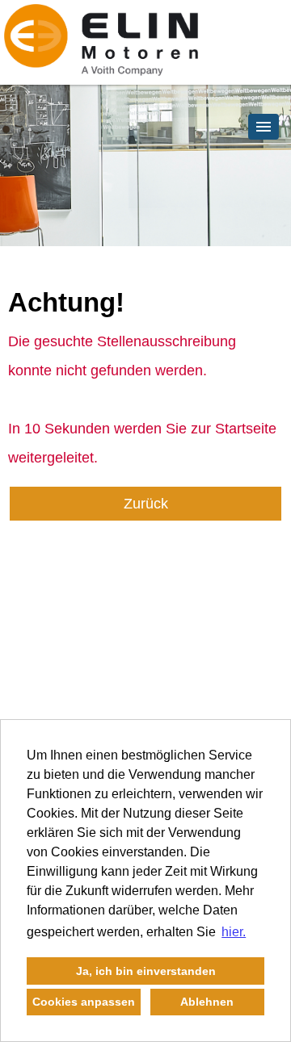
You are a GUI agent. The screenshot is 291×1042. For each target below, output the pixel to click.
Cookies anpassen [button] (83, 1001)
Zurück (146, 504)
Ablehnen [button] (207, 1001)
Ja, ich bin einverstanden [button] (146, 971)
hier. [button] (233, 932)
